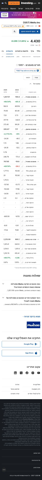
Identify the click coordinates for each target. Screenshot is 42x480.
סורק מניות (29, 9)
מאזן (18, 56)
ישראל (20, 9)
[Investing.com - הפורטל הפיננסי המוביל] (28, 3)
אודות (17, 384)
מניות (38, 9)
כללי (38, 51)
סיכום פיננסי (36, 56)
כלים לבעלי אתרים (34, 394)
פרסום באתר (15, 389)
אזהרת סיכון (36, 467)
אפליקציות (36, 384)
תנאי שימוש (37, 453)
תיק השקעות (36, 389)
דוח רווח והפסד (26, 56)
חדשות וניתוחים (21, 51)
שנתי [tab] (36, 77)
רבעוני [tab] (28, 77)
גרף (32, 51)
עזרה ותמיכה (15, 394)
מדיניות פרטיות (36, 460)
